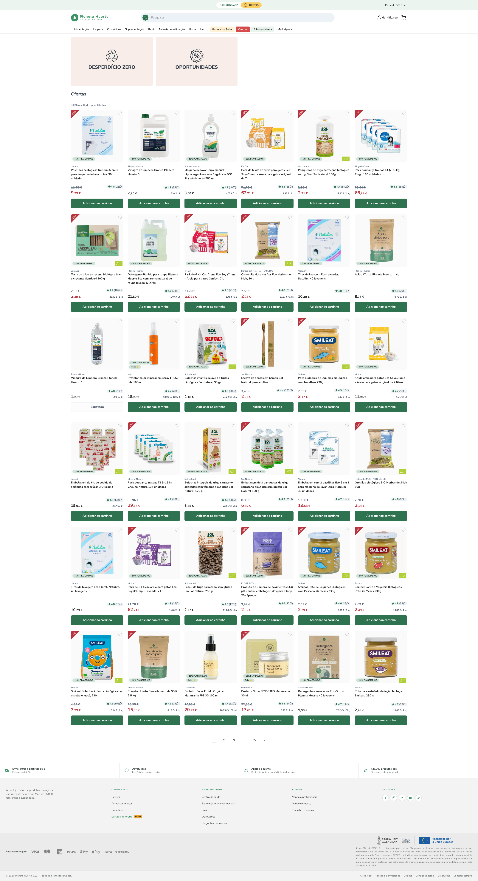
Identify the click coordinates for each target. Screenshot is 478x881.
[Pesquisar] (145, 17)
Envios (205, 810)
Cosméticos (114, 29)
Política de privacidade (387, 875)
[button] (404, 17)
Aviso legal (366, 875)
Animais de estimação (172, 29)
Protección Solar (222, 29)
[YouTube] (410, 798)
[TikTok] (418, 798)
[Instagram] (394, 798)
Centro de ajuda (259, 772)
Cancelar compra (463, 875)
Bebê (151, 29)
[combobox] (238, 17)
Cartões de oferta (126, 816)
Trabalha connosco (303, 810)
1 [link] (214, 740)
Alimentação (81, 29)
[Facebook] (385, 798)
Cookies (408, 875)
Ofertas (242, 29)
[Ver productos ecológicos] (346, 159)
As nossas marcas (122, 803)
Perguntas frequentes (214, 823)
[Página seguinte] (264, 740)
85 (254, 740)
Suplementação (134, 29)
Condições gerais (425, 875)
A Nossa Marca (263, 29)
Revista (115, 797)
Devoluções (208, 816)
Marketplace (285, 29)
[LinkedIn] (402, 798)
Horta (192, 29)
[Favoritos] (120, 113)
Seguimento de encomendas (218, 803)
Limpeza (98, 29)
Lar (202, 29)
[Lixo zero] (112, 61)
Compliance (118, 810)
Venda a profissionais (304, 797)
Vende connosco (301, 803)
